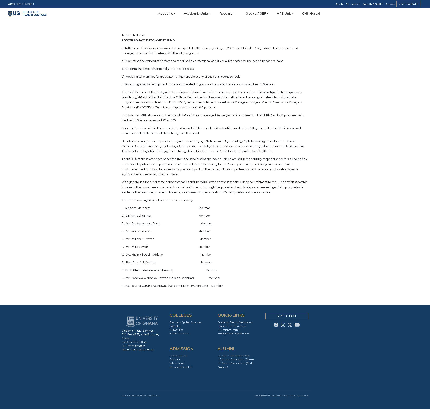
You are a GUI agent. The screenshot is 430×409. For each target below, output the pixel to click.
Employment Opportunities (234, 333)
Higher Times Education (232, 326)
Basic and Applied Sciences (185, 322)
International (177, 363)
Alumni (390, 4)
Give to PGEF (409, 3)
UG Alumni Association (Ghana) (236, 359)
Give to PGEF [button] (256, 13)
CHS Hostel (311, 13)
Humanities (176, 329)
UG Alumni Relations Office (234, 355)
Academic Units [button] (196, 13)
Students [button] (352, 4)
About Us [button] (165, 13)
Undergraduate (178, 355)
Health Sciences (179, 333)
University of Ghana (21, 3)
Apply (339, 4)
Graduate (175, 359)
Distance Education (181, 367)
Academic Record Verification (235, 322)
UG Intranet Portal (228, 329)
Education (176, 326)
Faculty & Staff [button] (372, 4)
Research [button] (227, 13)
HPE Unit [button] (284, 13)
